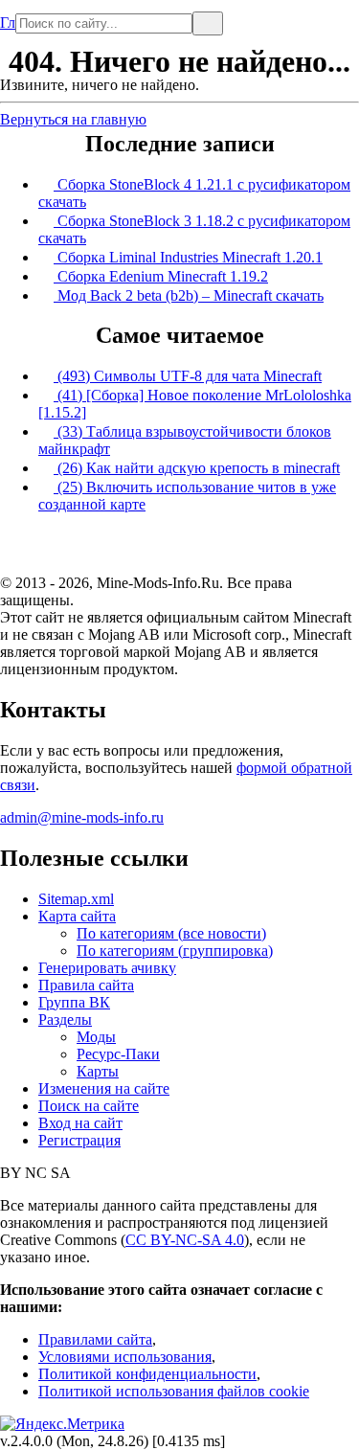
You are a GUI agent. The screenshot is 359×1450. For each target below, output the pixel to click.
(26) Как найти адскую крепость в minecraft (197, 468)
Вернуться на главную (73, 119)
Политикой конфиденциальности (147, 1374)
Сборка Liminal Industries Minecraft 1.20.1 (188, 257)
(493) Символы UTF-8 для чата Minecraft (188, 376)
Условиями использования (125, 1356)
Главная (7, 14)
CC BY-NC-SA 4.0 (184, 1240)
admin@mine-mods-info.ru (82, 817)
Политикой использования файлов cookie (173, 1391)
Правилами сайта (95, 1339)
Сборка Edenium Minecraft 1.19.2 (161, 276)
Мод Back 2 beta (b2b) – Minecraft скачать (189, 295)
